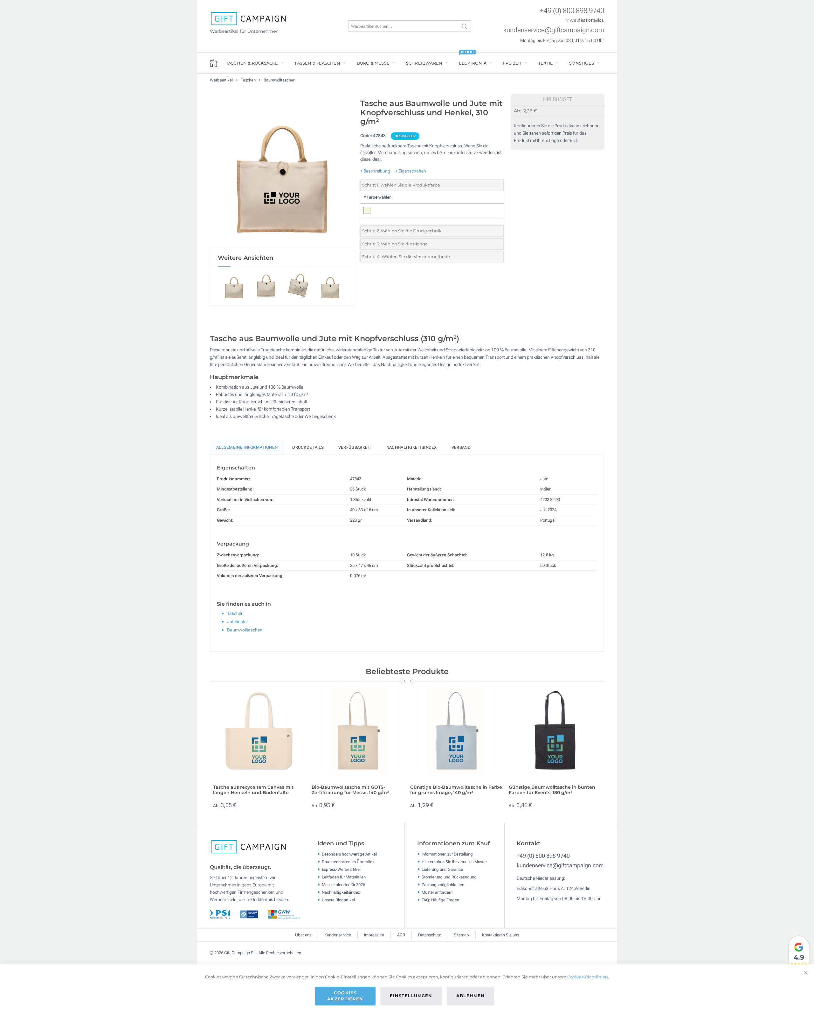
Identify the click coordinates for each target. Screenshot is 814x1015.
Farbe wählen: (378, 197)
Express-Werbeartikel (341, 869)
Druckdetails (308, 447)
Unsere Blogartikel (338, 900)
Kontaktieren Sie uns (500, 935)
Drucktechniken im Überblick (348, 861)
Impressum (374, 935)
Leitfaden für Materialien (344, 877)
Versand (461, 447)
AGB (401, 935)
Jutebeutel (237, 621)
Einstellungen (411, 995)
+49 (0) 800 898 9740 (572, 10)
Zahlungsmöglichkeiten (443, 884)
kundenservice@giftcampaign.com (553, 30)
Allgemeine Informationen (247, 447)
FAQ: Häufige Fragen (440, 900)
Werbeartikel (222, 80)
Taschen (249, 80)
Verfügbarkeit (355, 447)
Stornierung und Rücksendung (449, 877)
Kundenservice (337, 935)
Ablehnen (470, 995)
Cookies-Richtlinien (587, 976)
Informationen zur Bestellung (447, 854)
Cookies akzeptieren (345, 996)
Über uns (303, 935)
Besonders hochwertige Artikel (349, 854)
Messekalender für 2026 (343, 884)
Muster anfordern (437, 892)
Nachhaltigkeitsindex (411, 447)
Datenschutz (429, 935)
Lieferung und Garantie (442, 869)
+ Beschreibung (375, 170)
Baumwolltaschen (279, 80)
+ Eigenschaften (410, 170)
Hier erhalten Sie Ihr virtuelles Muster (454, 861)
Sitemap (461, 935)
